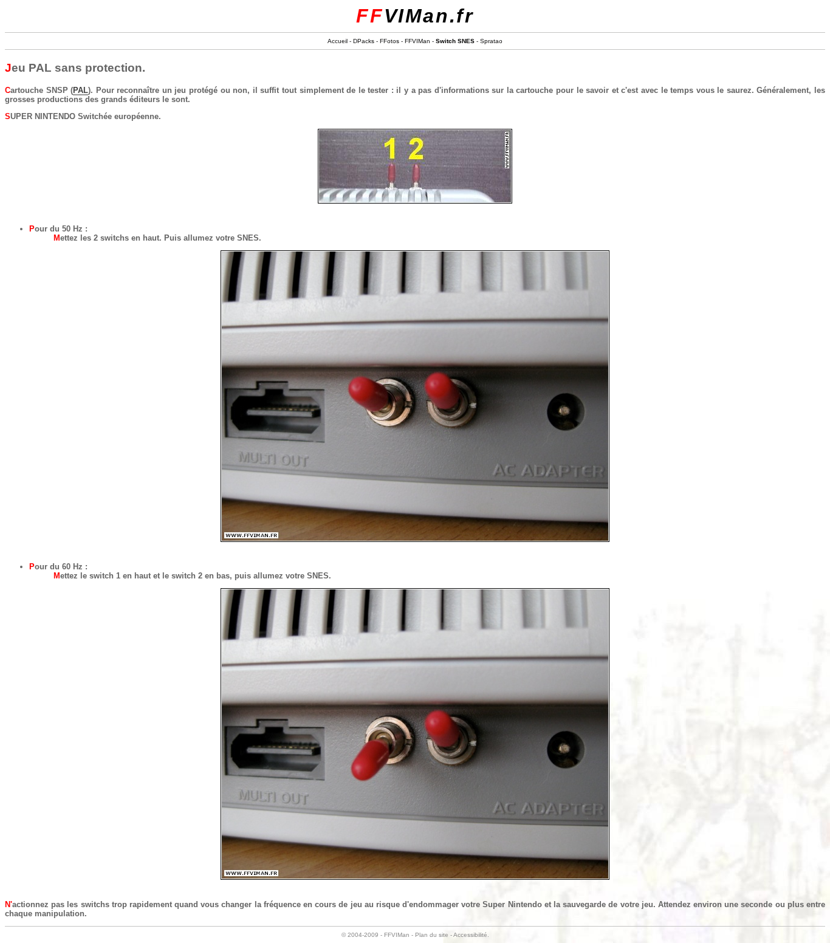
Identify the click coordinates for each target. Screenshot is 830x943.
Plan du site (431, 934)
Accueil (338, 41)
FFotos (389, 41)
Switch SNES (455, 41)
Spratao (491, 41)
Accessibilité (470, 934)
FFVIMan (417, 41)
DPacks (363, 41)
